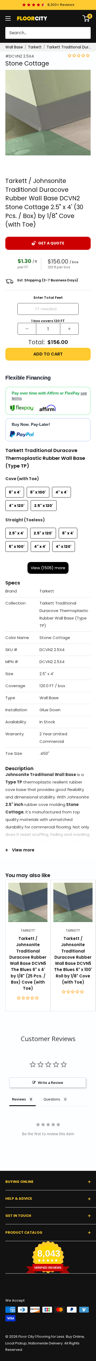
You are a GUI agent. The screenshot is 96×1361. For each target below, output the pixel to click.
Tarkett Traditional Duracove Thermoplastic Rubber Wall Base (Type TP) (70, 47)
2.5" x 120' (43, 505)
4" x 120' (17, 505)
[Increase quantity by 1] (69, 328)
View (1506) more (48, 568)
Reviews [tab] (19, 1099)
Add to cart (48, 354)
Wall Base (14, 47)
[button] (48, 591)
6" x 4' (15, 492)
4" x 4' (61, 492)
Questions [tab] (51, 1099)
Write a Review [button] (50, 1082)
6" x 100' (38, 492)
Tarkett (35, 47)
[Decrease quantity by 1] (27, 328)
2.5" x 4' (16, 533)
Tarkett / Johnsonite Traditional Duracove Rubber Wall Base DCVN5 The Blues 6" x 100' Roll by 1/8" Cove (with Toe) (73, 960)
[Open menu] (8, 18)
